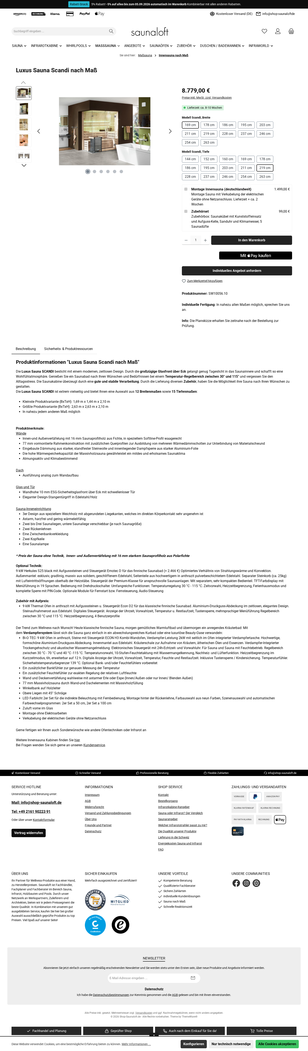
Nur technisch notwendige (231, 1044)
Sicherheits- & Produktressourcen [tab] (68, 349)
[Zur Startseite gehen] (154, 31)
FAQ (161, 849)
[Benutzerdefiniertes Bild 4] (120, 925)
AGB (88, 801)
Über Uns (91, 819)
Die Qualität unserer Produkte (177, 831)
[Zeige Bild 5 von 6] (114, 171)
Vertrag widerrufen (28, 833)
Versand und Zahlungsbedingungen (108, 813)
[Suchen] (111, 31)
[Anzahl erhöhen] (205, 240)
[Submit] (193, 978)
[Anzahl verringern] (186, 240)
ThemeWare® (189, 1016)
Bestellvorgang (168, 801)
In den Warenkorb (251, 240)
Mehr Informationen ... (136, 1044)
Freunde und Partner (98, 825)
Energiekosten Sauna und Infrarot (180, 843)
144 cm (190, 159)
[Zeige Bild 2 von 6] (94, 171)
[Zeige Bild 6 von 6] (121, 171)
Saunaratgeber (168, 819)
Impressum (92, 795)
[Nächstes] (170, 131)
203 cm (264, 125)
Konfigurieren (193, 1044)
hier (77, 740)
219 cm (209, 134)
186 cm (227, 125)
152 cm (209, 159)
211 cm (190, 134)
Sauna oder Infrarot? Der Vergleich (180, 813)
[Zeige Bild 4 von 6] (108, 171)
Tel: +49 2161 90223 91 (31, 811)
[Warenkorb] (290, 31)
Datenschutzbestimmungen (111, 995)
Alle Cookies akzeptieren (277, 1044)
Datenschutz (93, 831)
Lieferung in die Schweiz (173, 837)
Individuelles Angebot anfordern (237, 271)
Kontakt (163, 795)
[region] (95, 131)
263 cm (209, 143)
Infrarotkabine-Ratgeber (174, 807)
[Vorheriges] (39, 131)
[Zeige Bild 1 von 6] (87, 171)
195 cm (246, 125)
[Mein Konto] (277, 31)
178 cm (209, 125)
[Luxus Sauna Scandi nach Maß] (104, 131)
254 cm (190, 143)
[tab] (26, 349)
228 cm (227, 134)
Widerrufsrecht (94, 807)
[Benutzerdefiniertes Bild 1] (95, 900)
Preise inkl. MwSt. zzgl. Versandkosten (207, 97)
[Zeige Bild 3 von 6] (101, 171)
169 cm (190, 125)
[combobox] (59, 31)
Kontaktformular (43, 819)
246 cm (264, 134)
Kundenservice (94, 745)
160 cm (227, 159)
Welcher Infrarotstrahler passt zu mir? (182, 825)
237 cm (246, 134)
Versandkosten (143, 1012)
